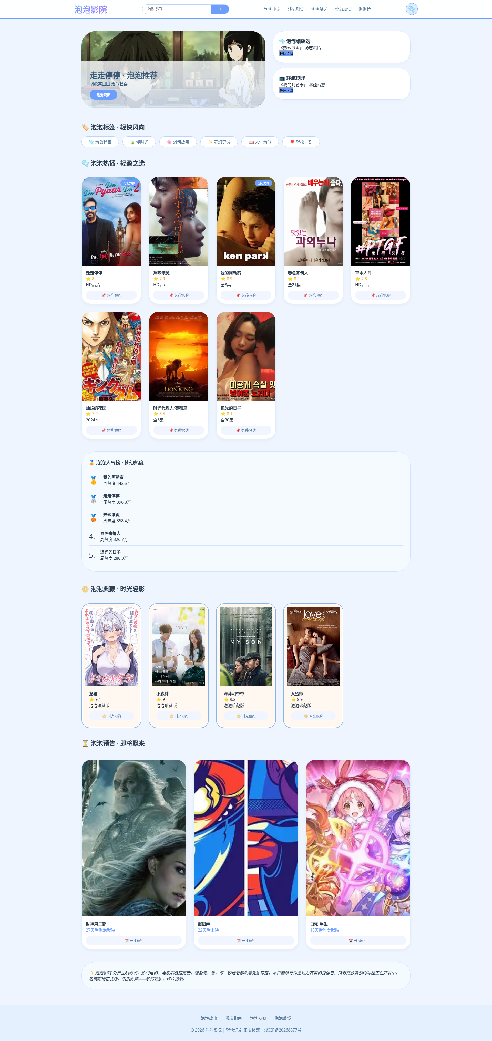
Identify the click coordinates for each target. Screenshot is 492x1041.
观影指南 (233, 1018)
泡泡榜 (364, 9)
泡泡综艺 (319, 9)
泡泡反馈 (283, 1018)
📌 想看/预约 (111, 295)
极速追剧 (286, 91)
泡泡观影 (103, 95)
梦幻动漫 (343, 9)
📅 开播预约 (134, 941)
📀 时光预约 (111, 716)
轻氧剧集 (296, 9)
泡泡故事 (209, 1018)
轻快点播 (286, 54)
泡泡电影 (272, 9)
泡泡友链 (258, 1018)
